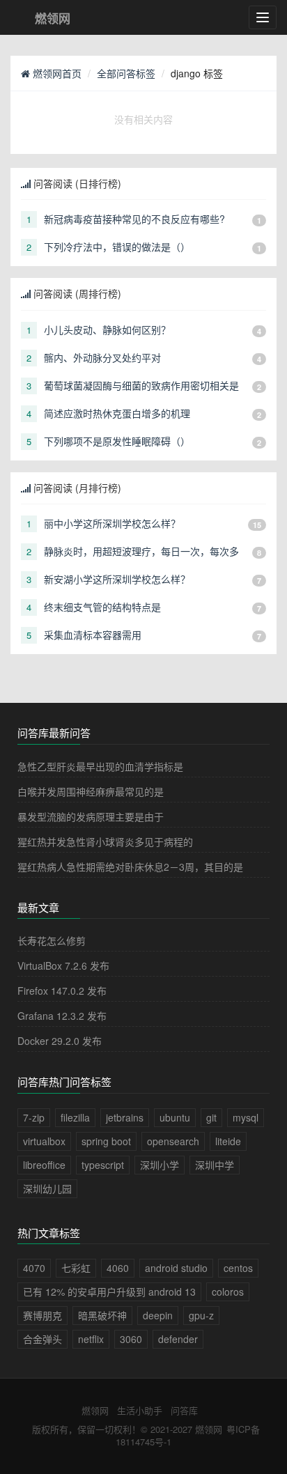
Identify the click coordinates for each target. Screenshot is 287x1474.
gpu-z (201, 1315)
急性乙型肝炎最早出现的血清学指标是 (100, 766)
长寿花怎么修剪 (51, 940)
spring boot (106, 1141)
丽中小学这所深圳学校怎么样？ (112, 523)
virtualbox (44, 1141)
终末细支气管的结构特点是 (102, 607)
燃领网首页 (56, 73)
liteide (228, 1141)
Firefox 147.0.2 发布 (62, 991)
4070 (34, 1268)
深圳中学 (214, 1165)
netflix (91, 1339)
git (211, 1117)
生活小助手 (139, 1410)
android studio (176, 1268)
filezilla (75, 1117)
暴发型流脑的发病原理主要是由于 (90, 816)
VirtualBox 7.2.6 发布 (63, 965)
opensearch (173, 1141)
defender (178, 1339)
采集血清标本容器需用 (92, 635)
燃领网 (95, 1410)
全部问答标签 (126, 73)
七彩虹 (76, 1268)
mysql (245, 1117)
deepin (158, 1315)
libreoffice (44, 1165)
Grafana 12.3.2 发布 (62, 1016)
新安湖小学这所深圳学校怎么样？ (117, 579)
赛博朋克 (42, 1315)
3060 (131, 1339)
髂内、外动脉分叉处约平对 (102, 357)
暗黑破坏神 (102, 1315)
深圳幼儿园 (47, 1188)
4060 (118, 1268)
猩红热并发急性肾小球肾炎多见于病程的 (105, 841)
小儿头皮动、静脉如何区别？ (107, 329)
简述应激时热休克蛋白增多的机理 (117, 413)
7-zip (34, 1117)
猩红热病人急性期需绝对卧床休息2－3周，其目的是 (130, 867)
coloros (228, 1291)
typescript (103, 1165)
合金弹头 (42, 1339)
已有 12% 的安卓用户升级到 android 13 (109, 1291)
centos (238, 1268)
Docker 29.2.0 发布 (59, 1041)
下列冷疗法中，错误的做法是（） (117, 247)
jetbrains (125, 1117)
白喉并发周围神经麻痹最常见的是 (90, 791)
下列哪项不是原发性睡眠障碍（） (117, 441)
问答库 (184, 1410)
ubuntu (175, 1117)
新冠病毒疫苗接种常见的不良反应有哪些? (134, 219)
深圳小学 (159, 1165)
